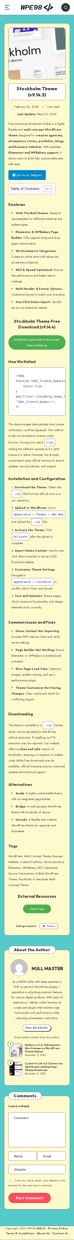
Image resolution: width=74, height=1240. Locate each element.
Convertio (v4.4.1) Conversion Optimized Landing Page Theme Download (43, 1067)
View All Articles (36, 1028)
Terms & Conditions (20, 1233)
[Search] (65, 7)
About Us (43, 1233)
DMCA (41, 1228)
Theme (50, 926)
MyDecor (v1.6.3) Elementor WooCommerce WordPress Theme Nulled (43, 1048)
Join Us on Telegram (28, 175)
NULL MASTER (47, 968)
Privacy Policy (58, 1228)
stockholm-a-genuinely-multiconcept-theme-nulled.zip (37, 342)
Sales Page (37, 909)
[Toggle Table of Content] (46, 188)
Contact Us (60, 1233)
